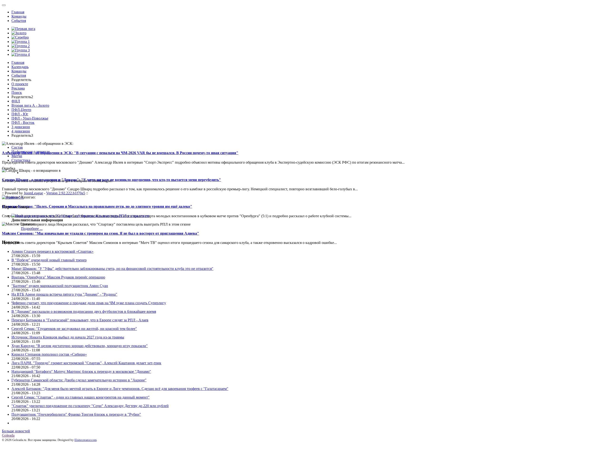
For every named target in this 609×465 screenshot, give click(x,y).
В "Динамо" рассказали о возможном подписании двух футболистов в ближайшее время (83, 311)
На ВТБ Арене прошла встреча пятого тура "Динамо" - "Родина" (64, 294)
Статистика (20, 160)
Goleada (8, 435)
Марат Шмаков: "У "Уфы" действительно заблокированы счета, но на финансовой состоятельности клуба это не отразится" (112, 269)
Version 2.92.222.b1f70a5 (65, 193)
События (18, 21)
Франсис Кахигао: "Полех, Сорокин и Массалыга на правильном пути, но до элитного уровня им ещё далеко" (97, 206)
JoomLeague (33, 193)
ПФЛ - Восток (22, 123)
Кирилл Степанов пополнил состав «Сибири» (49, 354)
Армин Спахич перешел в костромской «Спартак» (52, 251)
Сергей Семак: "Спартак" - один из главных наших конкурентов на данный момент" (80, 397)
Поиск (16, 93)
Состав (17, 147)
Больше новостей (16, 431)
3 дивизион (20, 127)
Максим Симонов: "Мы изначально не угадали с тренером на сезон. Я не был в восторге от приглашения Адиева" (100, 233)
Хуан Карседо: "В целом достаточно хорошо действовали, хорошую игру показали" (79, 346)
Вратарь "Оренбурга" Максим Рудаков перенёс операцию (58, 277)
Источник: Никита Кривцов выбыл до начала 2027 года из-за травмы (67, 337)
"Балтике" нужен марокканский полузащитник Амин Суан (59, 286)
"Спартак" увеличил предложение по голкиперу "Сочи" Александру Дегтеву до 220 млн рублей (90, 406)
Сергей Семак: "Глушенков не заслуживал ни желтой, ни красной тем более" (74, 329)
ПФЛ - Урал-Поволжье (29, 118)
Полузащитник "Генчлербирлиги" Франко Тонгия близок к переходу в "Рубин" (76, 414)
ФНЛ (15, 101)
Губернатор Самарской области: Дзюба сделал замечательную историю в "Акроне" (79, 380)
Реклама (18, 88)
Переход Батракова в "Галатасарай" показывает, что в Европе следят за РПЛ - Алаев (79, 320)
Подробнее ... (32, 229)
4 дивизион (20, 131)
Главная (17, 12)
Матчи (16, 156)
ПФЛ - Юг (19, 114)
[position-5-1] (13, 197)
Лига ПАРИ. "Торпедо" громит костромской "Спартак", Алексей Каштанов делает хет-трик (86, 363)
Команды (18, 16)
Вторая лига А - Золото (30, 105)
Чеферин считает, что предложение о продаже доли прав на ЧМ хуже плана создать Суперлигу (88, 303)
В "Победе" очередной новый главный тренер (49, 260)
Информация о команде (30, 152)
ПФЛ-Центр (21, 110)
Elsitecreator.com (85, 440)
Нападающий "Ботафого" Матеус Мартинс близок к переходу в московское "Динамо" (81, 371)
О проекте (19, 84)
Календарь (20, 67)
